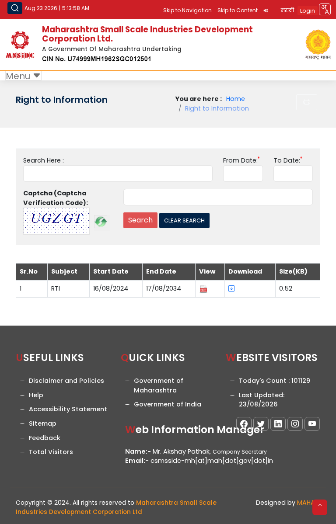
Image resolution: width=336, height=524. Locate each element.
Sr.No (29, 271)
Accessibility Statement (68, 409)
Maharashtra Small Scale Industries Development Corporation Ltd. (147, 34)
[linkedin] (278, 424)
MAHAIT (308, 502)
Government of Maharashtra (158, 385)
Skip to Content (237, 10)
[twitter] (261, 424)
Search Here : (43, 160)
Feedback (44, 438)
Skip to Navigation (187, 10)
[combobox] (325, 9)
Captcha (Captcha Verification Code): (55, 198)
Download (245, 271)
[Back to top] (319, 507)
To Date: (286, 160)
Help (36, 395)
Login (307, 11)
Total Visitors (51, 452)
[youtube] (312, 424)
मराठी (287, 10)
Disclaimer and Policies (66, 380)
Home (235, 98)
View (207, 271)
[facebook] (244, 424)
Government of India (167, 404)
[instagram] (295, 424)
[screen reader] (266, 10)
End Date (161, 271)
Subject (64, 271)
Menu (19, 76)
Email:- (137, 460)
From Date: (240, 160)
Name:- (138, 451)
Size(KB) (293, 271)
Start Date (111, 271)
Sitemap (42, 423)
